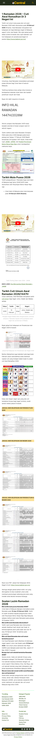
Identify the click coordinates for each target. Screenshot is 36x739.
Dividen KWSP (23, 707)
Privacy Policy (6, 716)
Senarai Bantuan (24, 703)
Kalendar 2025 (6, 703)
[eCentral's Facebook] (22, 729)
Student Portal (23, 714)
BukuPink (22, 724)
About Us (5, 714)
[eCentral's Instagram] (24, 729)
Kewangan (22, 700)
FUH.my (21, 718)
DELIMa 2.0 (22, 698)
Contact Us (5, 720)
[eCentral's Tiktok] (29, 729)
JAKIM (7, 142)
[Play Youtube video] (18, 70)
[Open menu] (3, 3)
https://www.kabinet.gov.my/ (16, 39)
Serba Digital (20, 733)
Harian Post (22, 722)
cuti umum (5, 299)
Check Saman (23, 705)
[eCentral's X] (27, 729)
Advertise (5, 718)
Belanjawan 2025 (7, 697)
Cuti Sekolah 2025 (7, 699)
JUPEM (12, 142)
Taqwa (21, 716)
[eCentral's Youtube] (32, 729)
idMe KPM (22, 696)
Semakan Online (24, 720)
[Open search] (33, 3)
